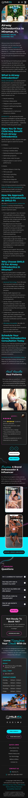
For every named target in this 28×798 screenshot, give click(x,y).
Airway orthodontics (7, 81)
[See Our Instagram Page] (10, 722)
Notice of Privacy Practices (14, 787)
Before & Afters (14, 759)
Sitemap (5, 784)
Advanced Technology (10, 282)
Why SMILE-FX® (14, 748)
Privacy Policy (13, 784)
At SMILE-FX (16, 47)
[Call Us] (22, 2)
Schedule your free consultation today (12, 357)
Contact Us (14, 762)
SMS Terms (21, 784)
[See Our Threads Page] (12, 722)
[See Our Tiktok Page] (20, 722)
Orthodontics (14, 751)
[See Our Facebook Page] (7, 722)
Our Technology (14, 756)
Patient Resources (14, 753)
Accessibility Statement (14, 789)
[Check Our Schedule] (19, 2)
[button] (25, 2)
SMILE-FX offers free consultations (11, 187)
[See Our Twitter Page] (15, 722)
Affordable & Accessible (10, 323)
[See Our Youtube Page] (18, 722)
